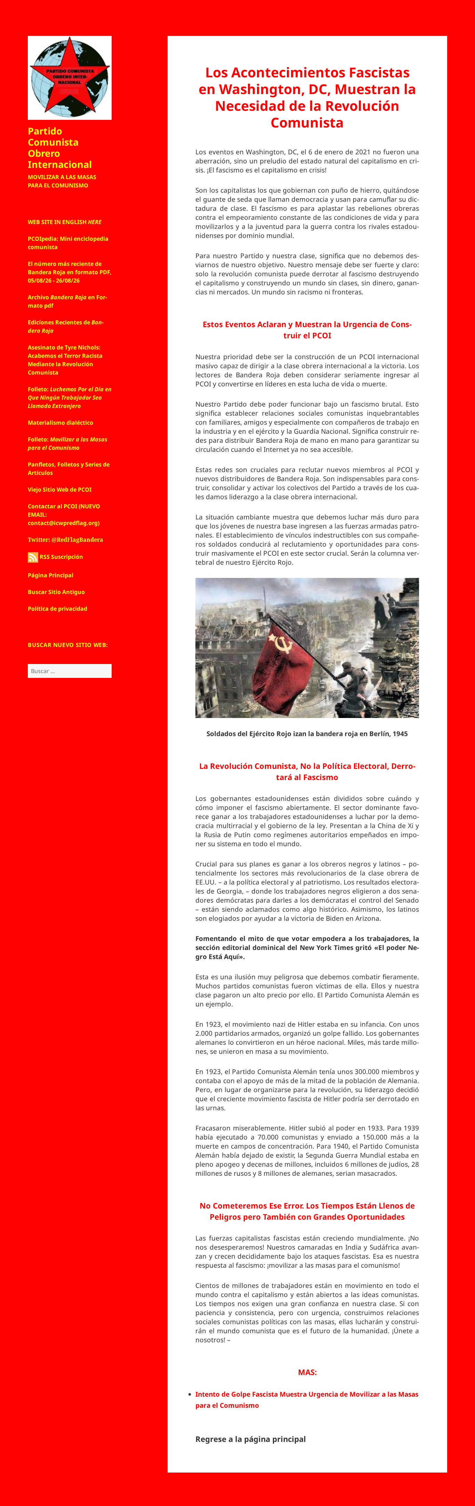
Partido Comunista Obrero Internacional (60, 147)
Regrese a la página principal (250, 1439)
